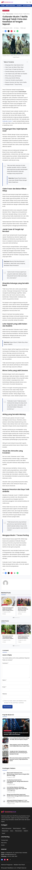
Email (4, 687)
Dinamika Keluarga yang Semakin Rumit (14, 71)
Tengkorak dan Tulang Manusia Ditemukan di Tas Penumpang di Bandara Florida (18, 753)
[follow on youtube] (7, 859)
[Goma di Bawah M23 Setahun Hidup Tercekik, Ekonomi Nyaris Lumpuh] (5, 742)
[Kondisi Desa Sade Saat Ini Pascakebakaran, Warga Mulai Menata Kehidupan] (24, 633)
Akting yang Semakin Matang (12, 78)
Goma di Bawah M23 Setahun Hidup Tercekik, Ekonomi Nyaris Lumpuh (19, 738)
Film (4, 569)
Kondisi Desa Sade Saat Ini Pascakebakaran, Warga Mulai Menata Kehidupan (23, 637)
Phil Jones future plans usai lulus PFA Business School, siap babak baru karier (19, 759)
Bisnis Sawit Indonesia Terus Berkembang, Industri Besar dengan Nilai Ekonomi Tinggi (7, 637)
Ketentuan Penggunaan (7, 864)
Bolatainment (27, 5)
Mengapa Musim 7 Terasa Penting (13, 84)
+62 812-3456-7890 (12, 856)
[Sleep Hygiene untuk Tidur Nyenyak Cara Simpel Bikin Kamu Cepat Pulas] (5, 749)
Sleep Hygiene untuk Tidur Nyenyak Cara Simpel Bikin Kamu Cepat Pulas (19, 745)
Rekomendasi (6, 10)
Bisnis (24, 828)
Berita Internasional (7, 730)
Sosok (3, 833)
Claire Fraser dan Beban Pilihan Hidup (14, 67)
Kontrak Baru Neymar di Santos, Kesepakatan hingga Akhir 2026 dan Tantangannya (17, 788)
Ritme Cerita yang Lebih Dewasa (13, 75)
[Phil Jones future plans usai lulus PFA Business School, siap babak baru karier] (5, 762)
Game (11, 830)
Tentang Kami (4, 840)
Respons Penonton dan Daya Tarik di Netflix (16, 82)
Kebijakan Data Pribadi (19, 864)
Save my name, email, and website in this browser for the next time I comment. (15, 701)
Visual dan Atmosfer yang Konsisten (14, 80)
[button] (27, 2)
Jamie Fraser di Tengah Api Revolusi (14, 69)
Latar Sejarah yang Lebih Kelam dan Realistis (16, 73)
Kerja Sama (4, 842)
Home (2, 5)
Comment (5, 663)
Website (4, 694)
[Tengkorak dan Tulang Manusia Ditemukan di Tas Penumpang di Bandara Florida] (5, 755)
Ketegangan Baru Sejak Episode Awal (14, 65)
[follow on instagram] (5, 859)
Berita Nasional (10, 5)
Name (4, 680)
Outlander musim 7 (7, 121)
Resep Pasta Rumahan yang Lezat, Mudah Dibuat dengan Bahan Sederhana (17, 180)
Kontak (3, 845)
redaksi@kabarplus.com (10, 854)
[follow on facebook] (2, 859)
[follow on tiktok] (10, 859)
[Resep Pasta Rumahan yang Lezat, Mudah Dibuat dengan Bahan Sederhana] (8, 605)
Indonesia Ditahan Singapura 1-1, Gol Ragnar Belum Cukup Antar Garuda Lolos (18, 801)
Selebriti (19, 5)
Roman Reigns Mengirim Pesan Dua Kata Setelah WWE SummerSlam (16, 733)
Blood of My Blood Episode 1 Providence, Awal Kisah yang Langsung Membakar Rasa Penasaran (14, 263)
